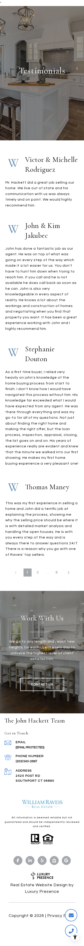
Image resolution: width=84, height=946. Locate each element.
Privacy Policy (61, 916)
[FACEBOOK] (17, 860)
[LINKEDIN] (30, 860)
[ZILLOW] (54, 860)
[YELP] (42, 860)
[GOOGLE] (66, 860)
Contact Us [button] (42, 684)
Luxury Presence (42, 891)
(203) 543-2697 (26, 761)
